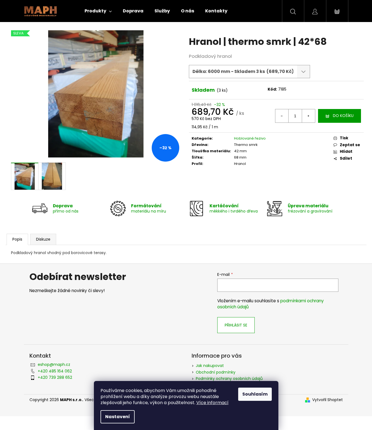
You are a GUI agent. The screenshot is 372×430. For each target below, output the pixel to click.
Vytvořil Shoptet (327, 399)
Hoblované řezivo (250, 138)
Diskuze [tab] (43, 239)
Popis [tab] (17, 239)
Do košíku (343, 115)
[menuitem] (98, 11)
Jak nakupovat (210, 365)
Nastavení (117, 416)
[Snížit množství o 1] (282, 116)
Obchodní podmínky (215, 372)
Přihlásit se (236, 325)
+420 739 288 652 (55, 377)
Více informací (212, 402)
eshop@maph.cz (54, 364)
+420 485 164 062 (55, 371)
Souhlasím (255, 394)
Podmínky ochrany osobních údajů (229, 378)
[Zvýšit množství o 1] (308, 116)
